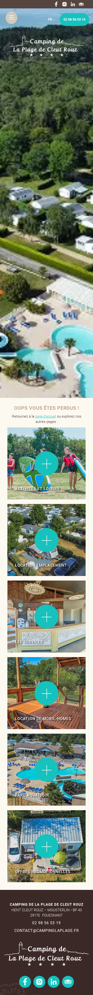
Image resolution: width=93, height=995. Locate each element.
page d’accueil (45, 416)
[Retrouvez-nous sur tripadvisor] (81, 4)
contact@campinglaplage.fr (46, 930)
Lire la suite (21, 441)
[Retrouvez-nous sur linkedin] (73, 4)
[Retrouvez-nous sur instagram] (64, 4)
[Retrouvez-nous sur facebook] (56, 4)
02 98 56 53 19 (74, 19)
